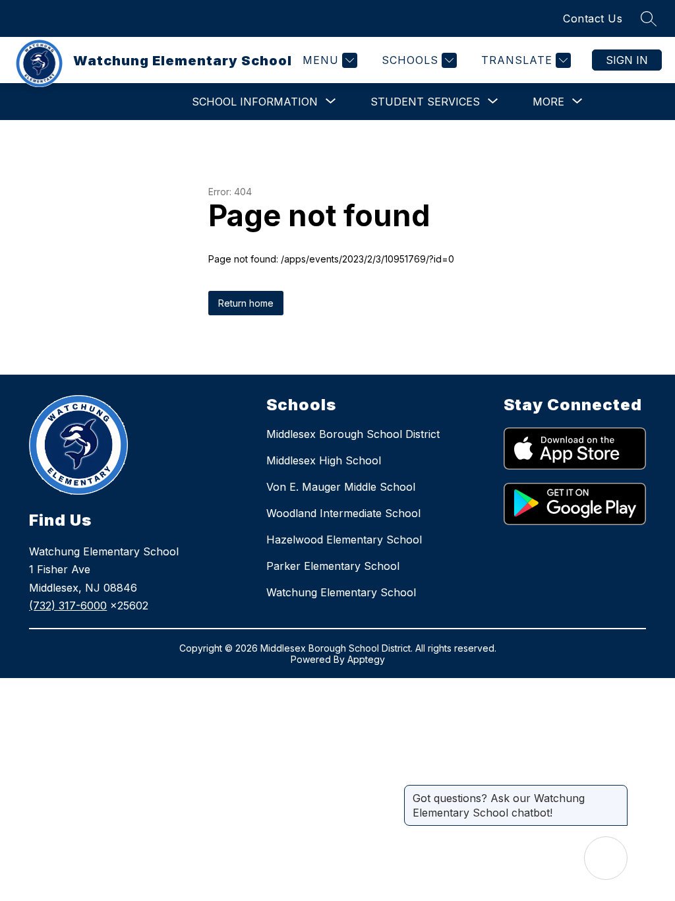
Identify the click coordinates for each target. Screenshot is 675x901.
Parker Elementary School (332, 566)
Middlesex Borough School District (353, 434)
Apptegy (366, 659)
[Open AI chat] (605, 858)
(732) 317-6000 (68, 605)
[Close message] (617, 791)
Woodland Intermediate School (343, 513)
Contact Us (592, 18)
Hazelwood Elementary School (344, 539)
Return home (246, 303)
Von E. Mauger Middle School (340, 486)
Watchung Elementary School (341, 592)
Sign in (627, 60)
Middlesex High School (323, 460)
